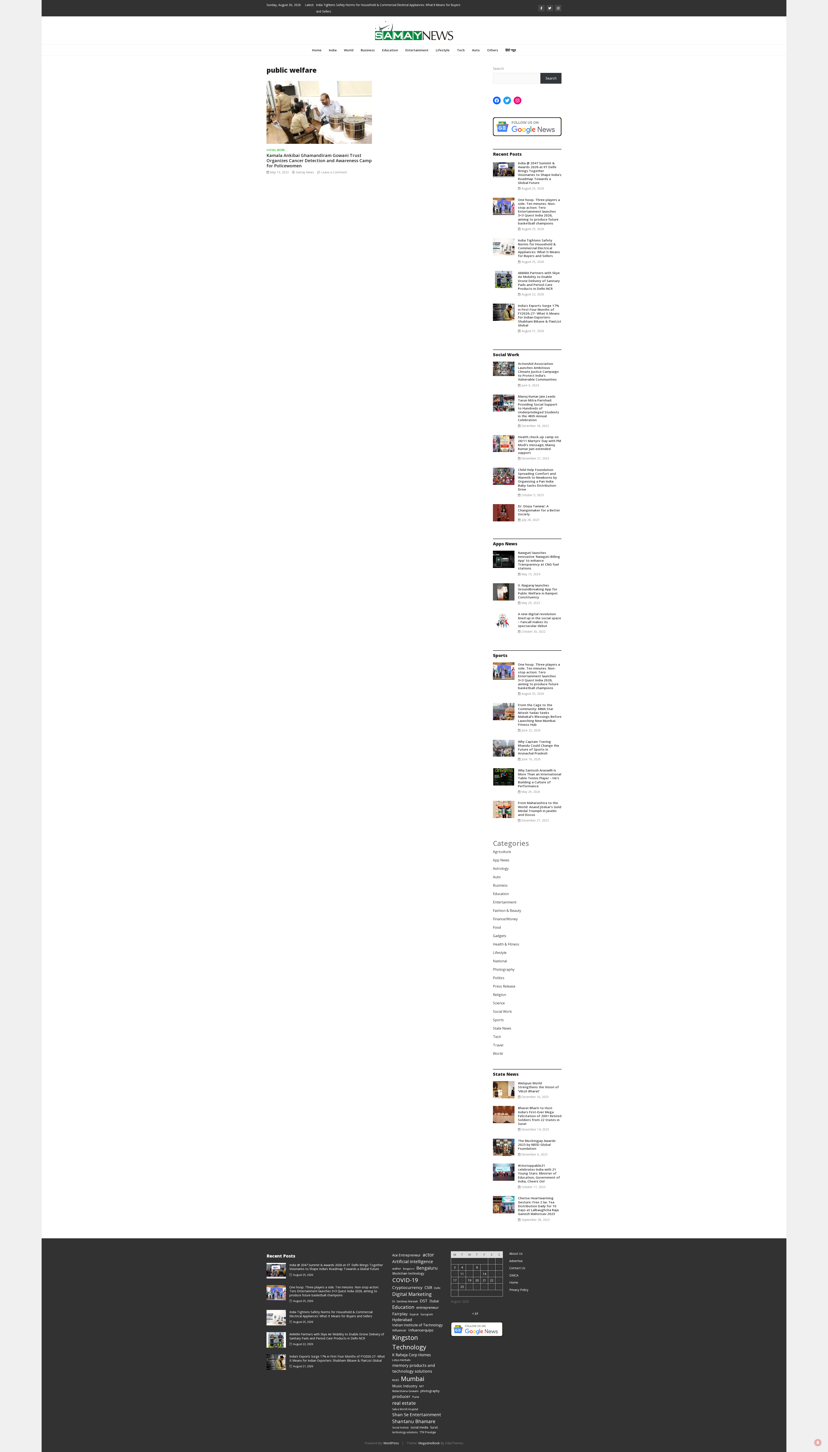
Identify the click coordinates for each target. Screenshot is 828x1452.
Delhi (437, 1288)
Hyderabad (402, 1319)
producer (401, 1396)
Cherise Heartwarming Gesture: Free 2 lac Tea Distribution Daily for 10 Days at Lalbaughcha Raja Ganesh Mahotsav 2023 (538, 1206)
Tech (461, 50)
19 (469, 1280)
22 (491, 1280)
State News (502, 1028)
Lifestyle (443, 50)
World (348, 50)
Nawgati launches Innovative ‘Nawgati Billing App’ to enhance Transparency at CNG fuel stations (539, 560)
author (396, 1268)
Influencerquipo (420, 1330)
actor (428, 1254)
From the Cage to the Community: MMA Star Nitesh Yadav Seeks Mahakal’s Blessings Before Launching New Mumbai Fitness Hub (539, 715)
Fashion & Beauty (507, 910)
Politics (498, 977)
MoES (395, 1380)
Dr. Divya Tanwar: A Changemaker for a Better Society (539, 510)
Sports (498, 1020)
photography (429, 1391)
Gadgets (499, 935)
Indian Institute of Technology (417, 1324)
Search (498, 68)
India (333, 50)
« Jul (475, 1313)
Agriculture (502, 851)
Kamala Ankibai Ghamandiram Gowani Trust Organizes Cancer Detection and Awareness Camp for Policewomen (319, 160)
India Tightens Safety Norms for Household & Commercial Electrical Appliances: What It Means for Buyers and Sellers (539, 248)
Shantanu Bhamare (413, 1421)
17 (454, 1280)
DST (424, 1300)
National (500, 961)
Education (390, 50)
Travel (498, 1045)
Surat (434, 1427)
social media (419, 1427)
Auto (476, 50)
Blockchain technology (408, 1273)
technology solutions (405, 1432)
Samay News (305, 172)
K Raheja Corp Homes (411, 1354)
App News (501, 860)
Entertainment (416, 50)
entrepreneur (427, 1307)
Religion (499, 994)
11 (462, 1274)
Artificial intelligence (412, 1261)
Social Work (276, 150)
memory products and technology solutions (413, 1368)
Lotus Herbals (401, 1360)
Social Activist (400, 1427)
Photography (503, 969)
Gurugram (426, 1314)
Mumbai (412, 1379)
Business (368, 50)
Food (497, 927)
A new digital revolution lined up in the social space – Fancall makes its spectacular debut (539, 620)
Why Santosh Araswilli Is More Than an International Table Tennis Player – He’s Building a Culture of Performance (539, 778)
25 (462, 1287)
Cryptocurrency (407, 1287)
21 (484, 1280)
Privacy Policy (518, 1290)
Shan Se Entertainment (416, 1414)
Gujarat (414, 1314)
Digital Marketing (412, 1294)
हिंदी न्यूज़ (510, 50)
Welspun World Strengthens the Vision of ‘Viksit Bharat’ (538, 1087)
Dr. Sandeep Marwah (405, 1301)
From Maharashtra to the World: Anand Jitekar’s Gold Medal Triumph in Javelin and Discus (539, 809)
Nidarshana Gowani (405, 1391)
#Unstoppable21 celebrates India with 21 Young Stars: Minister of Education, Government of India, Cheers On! (539, 1173)
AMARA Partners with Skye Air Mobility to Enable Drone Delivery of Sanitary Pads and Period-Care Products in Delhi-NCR (539, 281)
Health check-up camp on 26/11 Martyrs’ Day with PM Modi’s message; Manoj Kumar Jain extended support (539, 445)
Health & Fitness (506, 944)
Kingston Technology (409, 1342)
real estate (404, 1403)
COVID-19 (405, 1280)
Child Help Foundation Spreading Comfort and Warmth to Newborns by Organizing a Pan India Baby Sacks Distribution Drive (537, 479)
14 (484, 1274)
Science (499, 1003)
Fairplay (400, 1313)
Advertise (516, 1261)
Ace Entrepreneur (406, 1255)
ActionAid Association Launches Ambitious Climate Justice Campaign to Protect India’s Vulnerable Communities (538, 371)
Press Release (504, 986)
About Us (516, 1253)
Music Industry (404, 1385)
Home (316, 50)
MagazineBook (429, 1443)
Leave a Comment (334, 172)
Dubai (434, 1301)
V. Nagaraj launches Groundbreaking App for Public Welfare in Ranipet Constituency (538, 591)
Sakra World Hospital (405, 1409)
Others (492, 50)
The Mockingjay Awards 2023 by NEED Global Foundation (537, 1144)
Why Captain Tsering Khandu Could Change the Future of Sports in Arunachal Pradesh (538, 747)
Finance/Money (505, 919)
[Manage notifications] (817, 1442)
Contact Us (517, 1268)
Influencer (399, 1330)
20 (477, 1280)
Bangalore (408, 1268)
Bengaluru (427, 1268)
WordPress (391, 1443)
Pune (415, 1397)
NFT (421, 1386)
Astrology (501, 868)
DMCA (513, 1275)
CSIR (428, 1287)
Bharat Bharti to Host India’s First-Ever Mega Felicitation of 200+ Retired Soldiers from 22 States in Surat (539, 1116)
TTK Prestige (428, 1432)
